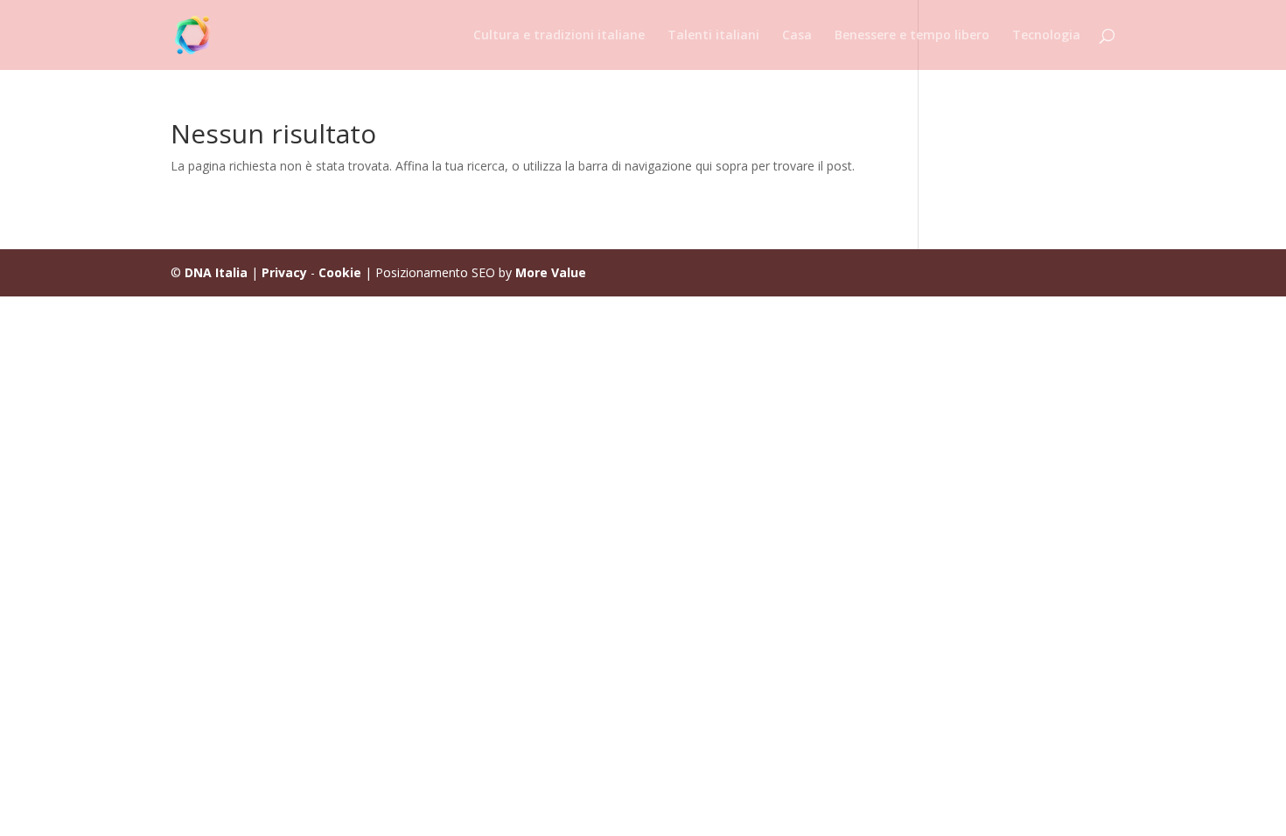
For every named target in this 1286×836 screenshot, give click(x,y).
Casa (797, 36)
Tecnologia (1046, 36)
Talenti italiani (713, 36)
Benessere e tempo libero (912, 36)
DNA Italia (216, 272)
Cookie (339, 272)
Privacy (284, 272)
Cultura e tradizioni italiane (559, 36)
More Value (550, 272)
